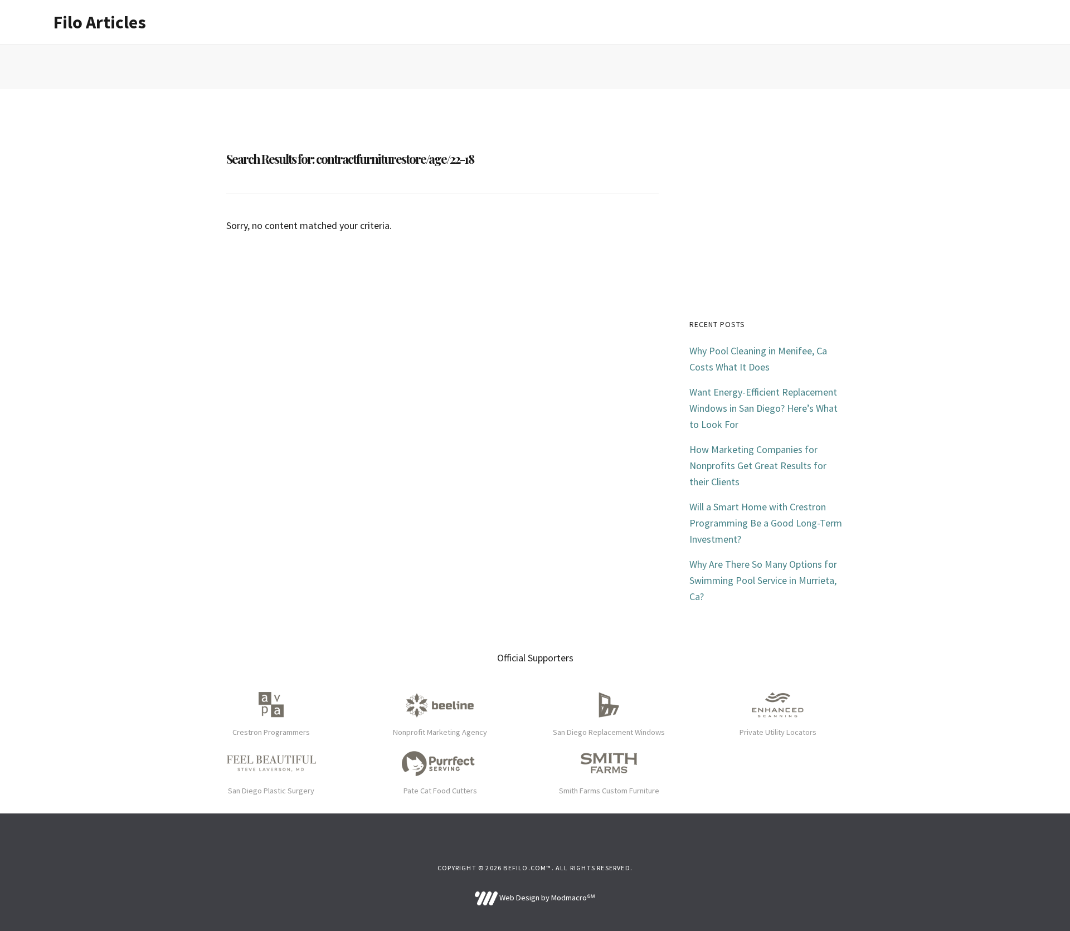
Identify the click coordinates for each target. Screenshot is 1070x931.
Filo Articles (100, 22)
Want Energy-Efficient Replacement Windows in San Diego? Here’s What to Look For (763, 408)
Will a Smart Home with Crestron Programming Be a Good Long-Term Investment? (765, 522)
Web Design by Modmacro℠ (546, 898)
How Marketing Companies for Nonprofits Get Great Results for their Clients (757, 465)
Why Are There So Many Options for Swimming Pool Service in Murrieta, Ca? (763, 580)
